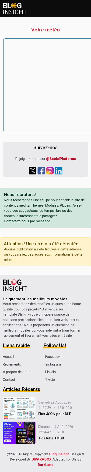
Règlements (12, 364)
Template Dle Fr (15, 314)
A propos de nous (16, 372)
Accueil (8, 357)
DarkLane (45, 465)
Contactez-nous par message (27, 221)
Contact (9, 380)
